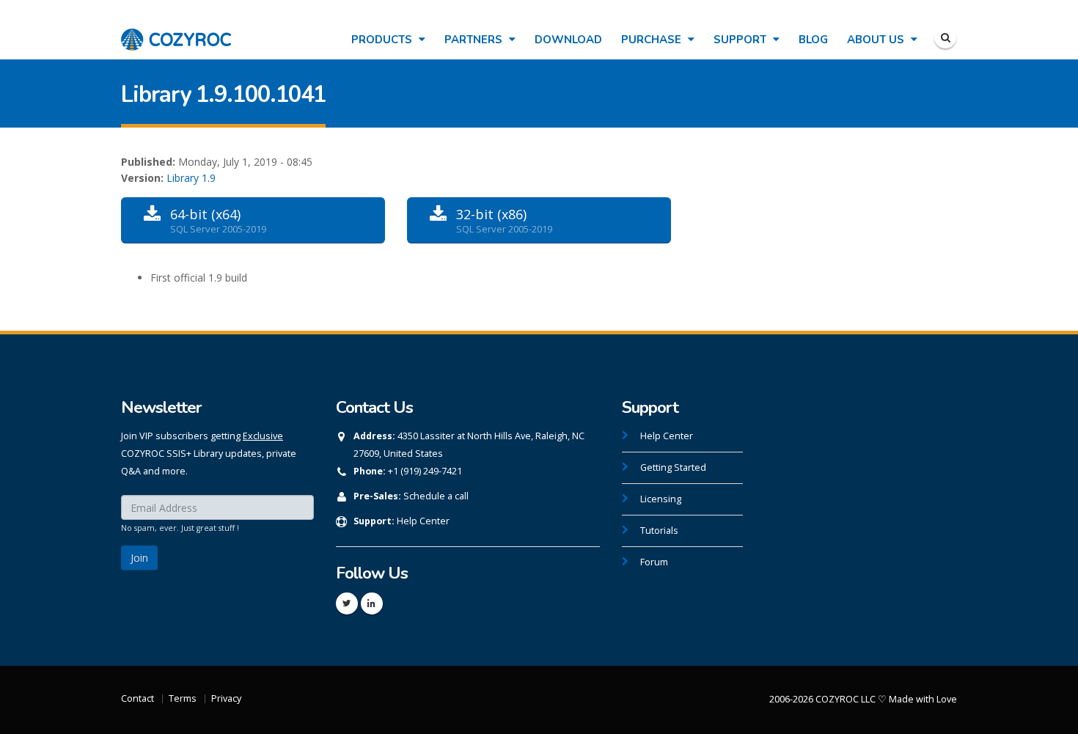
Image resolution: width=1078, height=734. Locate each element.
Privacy (226, 698)
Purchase (652, 39)
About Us (877, 39)
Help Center (423, 521)
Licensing (660, 499)
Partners (474, 39)
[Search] (945, 37)
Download (568, 39)
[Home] (176, 32)
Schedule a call (436, 496)
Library (182, 178)
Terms (183, 698)
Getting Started (673, 467)
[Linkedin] (372, 603)
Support (741, 39)
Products (383, 39)
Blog (813, 39)
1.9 (209, 178)
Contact (137, 698)
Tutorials (659, 530)
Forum (654, 562)
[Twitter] (347, 603)
